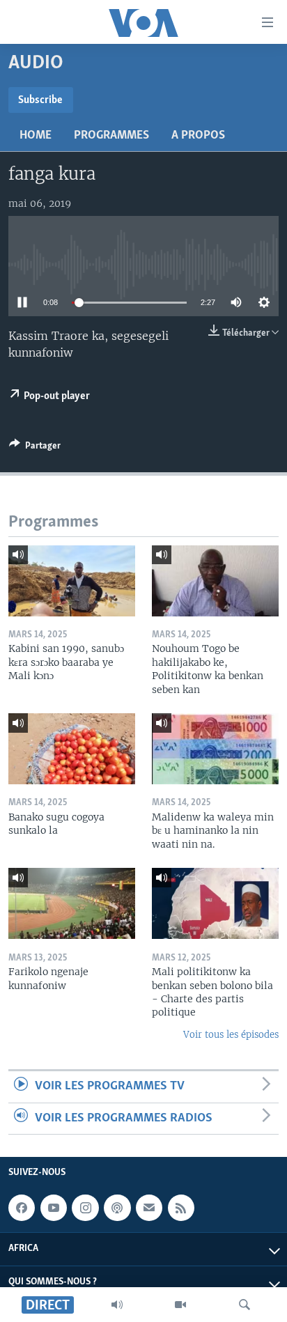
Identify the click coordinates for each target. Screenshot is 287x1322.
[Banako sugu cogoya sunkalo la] (71, 748)
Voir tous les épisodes (231, 1035)
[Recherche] (244, 1304)
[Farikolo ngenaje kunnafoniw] (71, 903)
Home (36, 136)
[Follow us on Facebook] (21, 1208)
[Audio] (117, 1304)
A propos (198, 136)
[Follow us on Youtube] (53, 1208)
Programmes (111, 136)
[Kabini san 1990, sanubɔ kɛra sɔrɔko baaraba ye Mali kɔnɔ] (71, 580)
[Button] (35, 448)
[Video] (180, 1304)
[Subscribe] (149, 1208)
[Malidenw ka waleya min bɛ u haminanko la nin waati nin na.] (215, 748)
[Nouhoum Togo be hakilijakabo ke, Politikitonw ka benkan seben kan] (215, 580)
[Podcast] (117, 1208)
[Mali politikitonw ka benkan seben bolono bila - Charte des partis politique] (215, 903)
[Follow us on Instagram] (85, 1208)
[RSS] (181, 1208)
